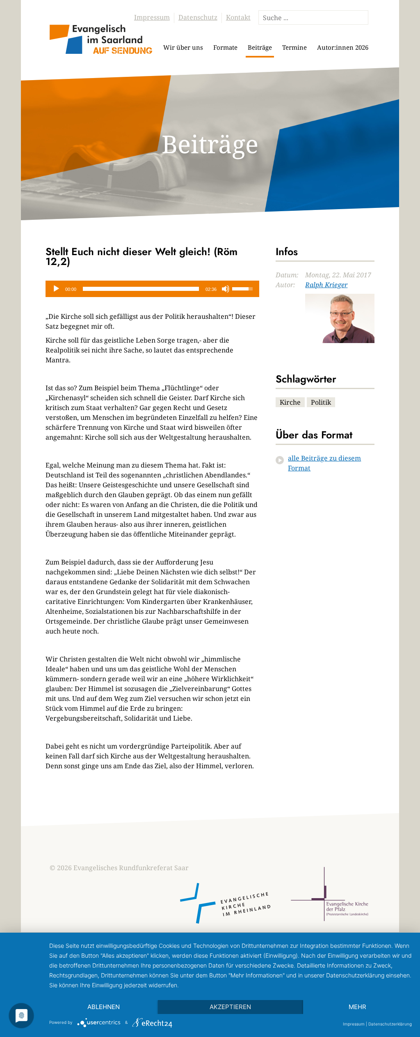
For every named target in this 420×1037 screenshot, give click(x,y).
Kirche (290, 402)
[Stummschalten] (225, 289)
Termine (294, 47)
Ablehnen (103, 1007)
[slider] (141, 289)
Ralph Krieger (326, 284)
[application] (152, 289)
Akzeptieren (230, 1007)
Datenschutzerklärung (390, 1023)
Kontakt (238, 17)
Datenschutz (197, 17)
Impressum (152, 17)
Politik (321, 402)
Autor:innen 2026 (342, 47)
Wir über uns (183, 47)
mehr (357, 1007)
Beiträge (260, 47)
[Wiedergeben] (56, 289)
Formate (225, 47)
